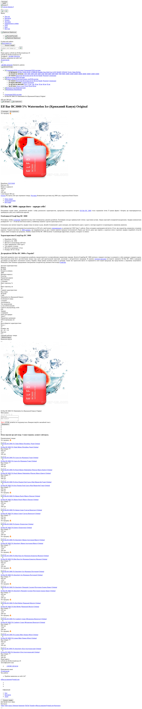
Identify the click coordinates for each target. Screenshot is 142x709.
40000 (84, 74)
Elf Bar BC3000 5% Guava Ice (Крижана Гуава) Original (19, 461)
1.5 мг (29, 84)
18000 (80, 74)
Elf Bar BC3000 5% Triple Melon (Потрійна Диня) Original (19, 447)
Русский (14, 36)
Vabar (74, 72)
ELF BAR (11, 183)
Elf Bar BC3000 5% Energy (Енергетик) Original (16, 527)
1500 (25, 74)
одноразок (17, 220)
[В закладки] (5, 102)
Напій (40, 75)
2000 (32, 74)
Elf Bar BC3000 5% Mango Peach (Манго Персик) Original (19, 499)
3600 (46, 74)
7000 (60, 74)
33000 (93, 74)
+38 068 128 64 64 (14, 56)
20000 (76, 74)
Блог (6, 27)
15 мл (26, 86)
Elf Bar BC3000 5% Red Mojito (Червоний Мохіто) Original (20, 606)
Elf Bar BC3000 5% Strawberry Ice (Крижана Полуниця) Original (22, 575)
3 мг (33, 84)
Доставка (8, 22)
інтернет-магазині (100, 259)
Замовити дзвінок (19, 65)
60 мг (44, 84)
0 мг (25, 84)
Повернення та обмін (12, 23)
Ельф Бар (63, 262)
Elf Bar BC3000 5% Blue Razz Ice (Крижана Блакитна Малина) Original (24, 559)
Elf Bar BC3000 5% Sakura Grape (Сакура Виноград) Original (20, 513)
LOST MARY (57, 72)
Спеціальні (52, 75)
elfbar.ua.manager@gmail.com (10, 679)
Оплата (7, 20)
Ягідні (36, 75)
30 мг (36, 84)
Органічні (30, 82)
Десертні (45, 75)
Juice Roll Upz (47, 72)
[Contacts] (6, 10)
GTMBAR (34, 72)
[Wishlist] (3, 442)
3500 (42, 74)
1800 (28, 74)
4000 (49, 74)
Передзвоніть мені (7, 669)
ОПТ (6, 25)
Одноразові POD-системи (13, 94)
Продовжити (5, 424)
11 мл (22, 86)
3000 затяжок (26, 230)
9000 (63, 74)
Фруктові (19, 75)
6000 (56, 74)
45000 (97, 74)
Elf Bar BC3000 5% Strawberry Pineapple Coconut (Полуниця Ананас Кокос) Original (28, 591)
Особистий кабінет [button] (7, 41)
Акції (6, 696)
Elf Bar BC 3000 (85, 210)
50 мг (40, 84)
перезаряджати (57, 228)
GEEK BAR (26, 72)
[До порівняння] (16, 102)
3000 (39, 74)
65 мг (48, 84)
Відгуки (7, 29)
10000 (67, 74)
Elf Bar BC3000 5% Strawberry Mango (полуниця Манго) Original (22, 543)
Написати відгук (6, 337)
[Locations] (2, 11)
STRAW (64, 72)
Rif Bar (78, 72)
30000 (89, 74)
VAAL (70, 72)
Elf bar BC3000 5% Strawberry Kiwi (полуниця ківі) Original (20, 652)
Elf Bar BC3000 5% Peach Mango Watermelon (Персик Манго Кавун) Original (26, 473)
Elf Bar (19, 72)
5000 (53, 74)
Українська (16, 38)
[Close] (1, 341)
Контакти (8, 18)
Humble (40, 72)
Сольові (24, 82)
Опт (6, 693)
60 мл (34, 86)
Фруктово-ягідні (28, 75)
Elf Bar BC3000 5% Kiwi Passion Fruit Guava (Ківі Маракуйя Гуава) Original (25, 485)
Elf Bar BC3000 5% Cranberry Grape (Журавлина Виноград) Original (23, 622)
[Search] (21, 47)
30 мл (30, 86)
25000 (72, 74)
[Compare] (5, 442)
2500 (35, 74)
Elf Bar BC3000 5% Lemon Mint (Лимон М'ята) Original (19, 638)
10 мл (18, 86)
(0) (8, 185)
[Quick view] (1, 442)
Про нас (7, 16)
